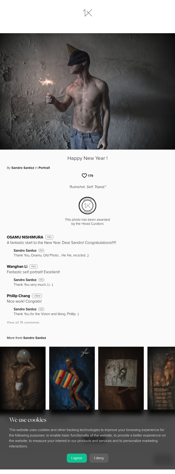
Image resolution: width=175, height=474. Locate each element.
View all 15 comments (23, 322)
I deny (99, 458)
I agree (76, 458)
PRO (49, 237)
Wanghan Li (17, 266)
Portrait (44, 168)
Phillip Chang (18, 295)
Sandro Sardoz (22, 168)
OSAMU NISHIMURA (25, 237)
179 (90, 176)
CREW (37, 296)
